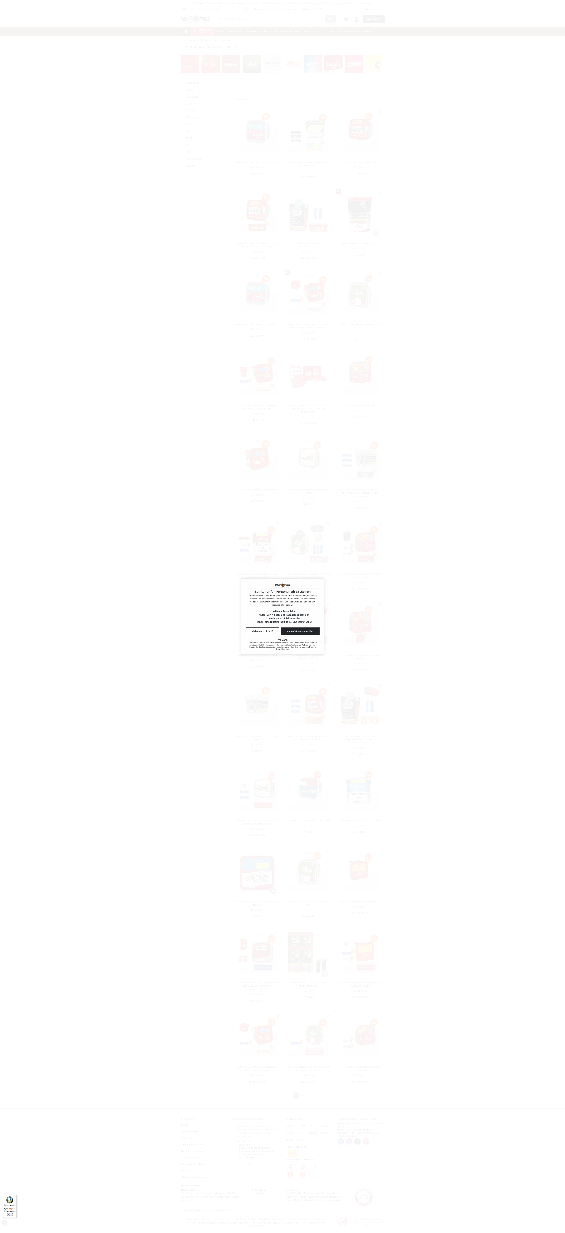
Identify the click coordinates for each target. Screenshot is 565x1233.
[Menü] (15, 1196)
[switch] (10, 1214)
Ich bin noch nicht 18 (262, 631)
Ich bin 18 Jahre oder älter (300, 631)
